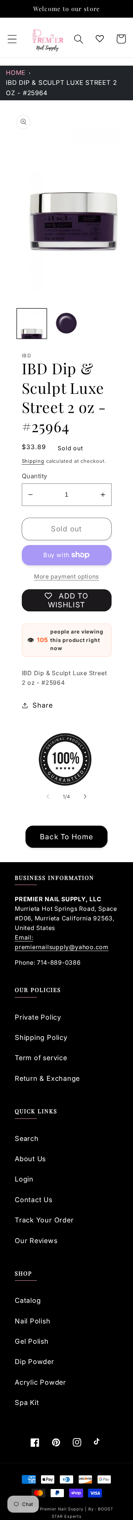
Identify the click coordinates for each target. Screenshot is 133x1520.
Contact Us (33, 1199)
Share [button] (42, 705)
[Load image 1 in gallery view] (32, 324)
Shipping (33, 461)
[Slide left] (48, 796)
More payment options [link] (66, 576)
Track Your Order (44, 1220)
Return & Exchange (47, 1078)
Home (15, 72)
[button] (12, 38)
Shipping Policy (41, 1037)
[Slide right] (85, 796)
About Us (30, 1159)
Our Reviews (36, 1240)
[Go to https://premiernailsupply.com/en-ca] (48, 39)
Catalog (28, 1300)
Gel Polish (32, 1341)
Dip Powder (34, 1361)
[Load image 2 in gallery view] (66, 324)
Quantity (34, 476)
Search (27, 1138)
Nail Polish (33, 1321)
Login (24, 1179)
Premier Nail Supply (62, 1509)
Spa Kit (27, 1402)
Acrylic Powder (40, 1382)
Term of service (41, 1058)
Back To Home (66, 836)
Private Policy (38, 1017)
